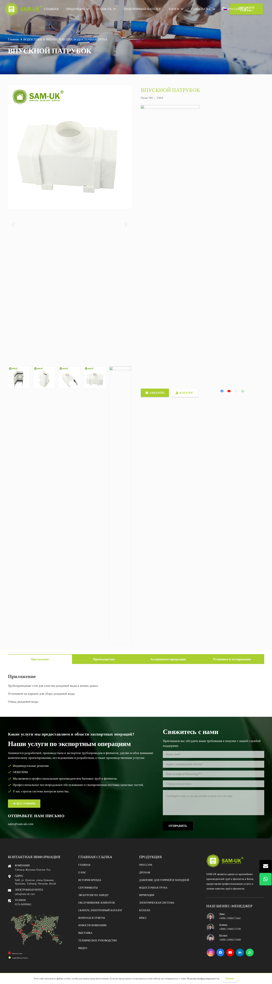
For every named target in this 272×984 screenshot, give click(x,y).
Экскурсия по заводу (93, 895)
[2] (44, 505)
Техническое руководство (97, 940)
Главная (84, 865)
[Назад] (13, 224)
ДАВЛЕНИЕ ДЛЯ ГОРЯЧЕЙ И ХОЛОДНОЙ (164, 880)
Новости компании (92, 925)
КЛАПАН (144, 910)
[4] (95, 505)
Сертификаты (88, 887)
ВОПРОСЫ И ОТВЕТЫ (91, 918)
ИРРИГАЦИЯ (146, 895)
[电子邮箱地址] (265, 866)
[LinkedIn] (240, 953)
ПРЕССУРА (145, 865)
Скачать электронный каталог (100, 910)
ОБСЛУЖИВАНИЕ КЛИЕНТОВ (96, 902)
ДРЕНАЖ (144, 872)
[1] (19, 505)
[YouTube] (229, 391)
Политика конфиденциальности (203, 978)
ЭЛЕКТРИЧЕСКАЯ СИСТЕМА (156, 902)
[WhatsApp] (242, 391)
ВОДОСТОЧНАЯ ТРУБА (90, 39)
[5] (120, 505)
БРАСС (143, 918)
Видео (82, 948)
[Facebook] (222, 391)
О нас (82, 872)
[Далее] (125, 224)
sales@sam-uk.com (20, 824)
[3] (69, 505)
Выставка (85, 933)
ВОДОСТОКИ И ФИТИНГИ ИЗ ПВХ (48, 39)
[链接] (23, 9)
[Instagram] (235, 391)
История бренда (89, 880)
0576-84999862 (23, 904)
